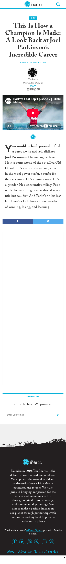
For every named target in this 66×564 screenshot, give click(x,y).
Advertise (25, 551)
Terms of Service (46, 551)
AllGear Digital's (34, 530)
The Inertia (33, 80)
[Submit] (58, 415)
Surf (33, 18)
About (11, 551)
